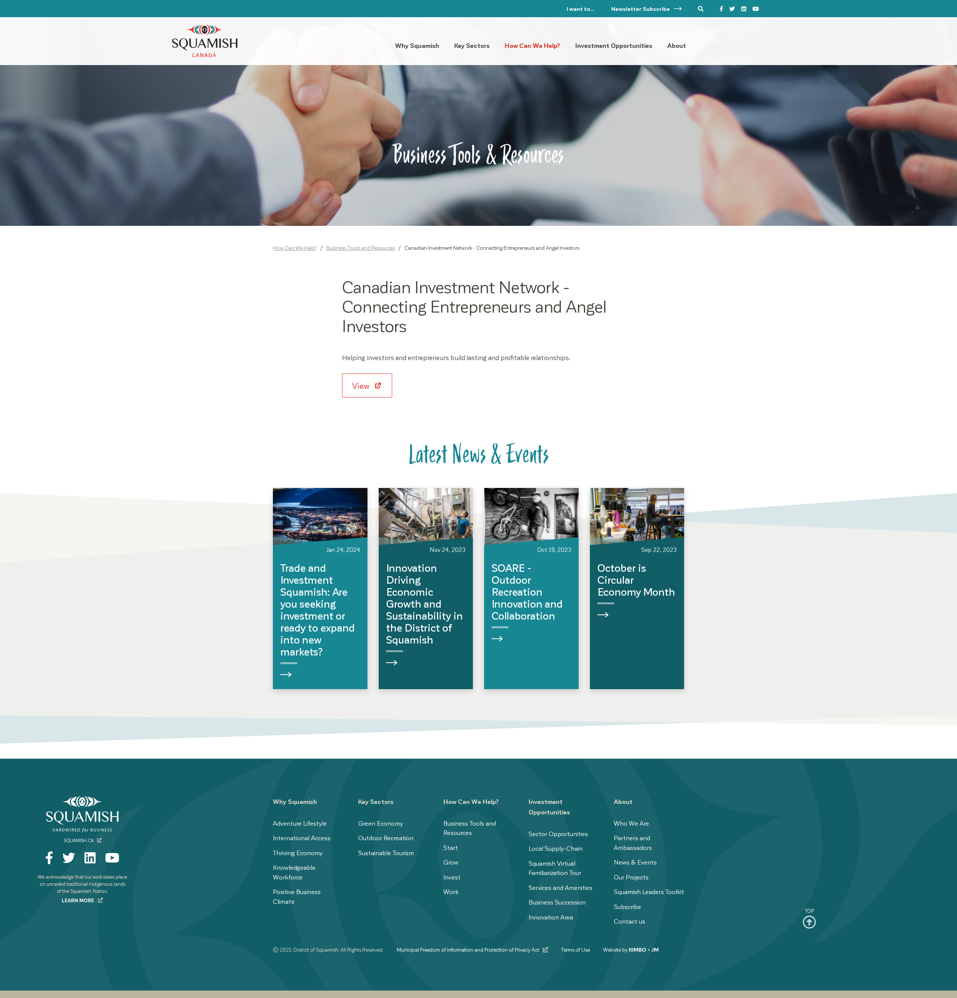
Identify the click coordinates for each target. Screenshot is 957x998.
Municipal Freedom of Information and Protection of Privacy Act (468, 949)
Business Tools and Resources (360, 248)
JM (655, 949)
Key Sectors (376, 801)
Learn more (78, 900)
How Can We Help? (295, 248)
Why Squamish (295, 801)
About (623, 801)
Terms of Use (575, 949)
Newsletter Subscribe (641, 8)
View (361, 385)
